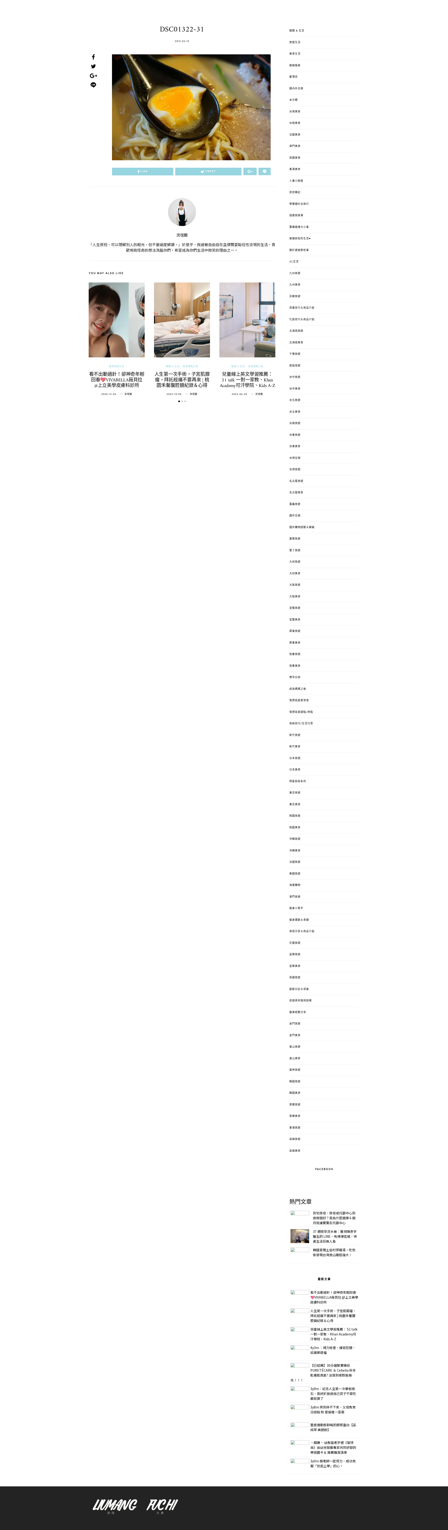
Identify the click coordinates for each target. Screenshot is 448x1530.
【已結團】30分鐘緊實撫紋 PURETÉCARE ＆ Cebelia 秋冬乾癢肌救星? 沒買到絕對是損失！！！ (323, 1372)
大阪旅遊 (295, 585)
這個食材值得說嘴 (300, 1000)
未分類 (293, 100)
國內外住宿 (296, 88)
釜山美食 (295, 1058)
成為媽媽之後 (190, 366)
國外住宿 (295, 515)
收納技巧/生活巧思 (301, 723)
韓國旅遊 (295, 1081)
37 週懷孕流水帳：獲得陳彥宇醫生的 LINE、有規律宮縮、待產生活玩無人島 (335, 1236)
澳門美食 (295, 146)
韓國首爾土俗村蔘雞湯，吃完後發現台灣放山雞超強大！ (334, 1252)
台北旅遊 (295, 400)
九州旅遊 (295, 273)
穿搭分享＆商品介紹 (302, 931)
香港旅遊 (295, 1127)
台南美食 (295, 123)
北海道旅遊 (296, 331)
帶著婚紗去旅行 (299, 204)
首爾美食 (295, 1116)
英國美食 (295, 158)
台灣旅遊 (295, 469)
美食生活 (295, 54)
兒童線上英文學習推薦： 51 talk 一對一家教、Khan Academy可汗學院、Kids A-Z (247, 380)
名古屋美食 (296, 492)
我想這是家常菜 (299, 700)
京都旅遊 (295, 296)
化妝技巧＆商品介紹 (302, 319)
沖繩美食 (295, 850)
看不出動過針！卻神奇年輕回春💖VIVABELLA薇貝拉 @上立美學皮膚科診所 (116, 380)
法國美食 (295, 134)
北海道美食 (296, 342)
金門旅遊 (295, 1023)
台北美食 (295, 412)
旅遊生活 (295, 42)
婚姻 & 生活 (172, 366)
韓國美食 (295, 1093)
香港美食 (295, 169)
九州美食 (295, 284)
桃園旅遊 (295, 816)
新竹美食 (295, 746)
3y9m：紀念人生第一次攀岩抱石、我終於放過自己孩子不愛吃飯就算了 (333, 1393)
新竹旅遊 (295, 735)
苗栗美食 (295, 966)
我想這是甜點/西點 (301, 712)
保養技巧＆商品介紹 (302, 308)
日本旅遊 (295, 758)
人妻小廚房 (296, 181)
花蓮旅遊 (295, 943)
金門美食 (295, 1035)
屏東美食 (295, 643)
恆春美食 (295, 666)
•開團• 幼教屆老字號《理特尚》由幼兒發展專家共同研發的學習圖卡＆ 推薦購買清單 (333, 1447)
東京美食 (295, 804)
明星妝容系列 (297, 781)
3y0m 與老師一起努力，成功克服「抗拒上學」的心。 (333, 1463)
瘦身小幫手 (296, 908)
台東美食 (295, 446)
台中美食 (295, 388)
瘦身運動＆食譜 (299, 920)
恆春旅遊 (295, 654)
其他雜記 (295, 192)
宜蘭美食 (295, 619)
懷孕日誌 (295, 677)
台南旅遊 (295, 423)
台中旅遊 (295, 377)
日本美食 (295, 769)
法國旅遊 (295, 862)
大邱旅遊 (295, 562)
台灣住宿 (295, 458)
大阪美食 (295, 596)
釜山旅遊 (295, 1047)
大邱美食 (295, 573)
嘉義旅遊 (295, 504)
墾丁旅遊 (295, 550)
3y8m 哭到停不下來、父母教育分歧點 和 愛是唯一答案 (333, 1409)
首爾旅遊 (295, 1104)
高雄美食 (295, 1151)
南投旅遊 (295, 365)
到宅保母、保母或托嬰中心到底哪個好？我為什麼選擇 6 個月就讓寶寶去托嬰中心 (334, 1218)
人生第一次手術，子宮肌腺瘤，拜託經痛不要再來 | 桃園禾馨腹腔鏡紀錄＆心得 (182, 380)
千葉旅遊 (295, 354)
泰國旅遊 (295, 873)
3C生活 (294, 261)
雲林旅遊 (295, 1070)
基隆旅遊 (295, 538)
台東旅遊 (295, 435)
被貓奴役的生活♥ (300, 238)
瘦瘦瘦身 (295, 65)
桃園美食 (295, 827)
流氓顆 (182, 235)
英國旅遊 (295, 977)
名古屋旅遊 (296, 481)
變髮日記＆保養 (299, 989)
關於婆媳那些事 (299, 250)
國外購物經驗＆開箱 (302, 527)
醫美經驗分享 (116, 366)
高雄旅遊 (295, 1139)
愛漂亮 (293, 77)
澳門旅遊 (295, 897)
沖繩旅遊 (295, 839)
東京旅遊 (295, 793)
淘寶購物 (295, 885)
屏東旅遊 (295, 631)
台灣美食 (295, 111)
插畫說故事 (296, 215)
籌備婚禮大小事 (299, 227)
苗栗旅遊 (295, 954)
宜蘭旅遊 (295, 608)
